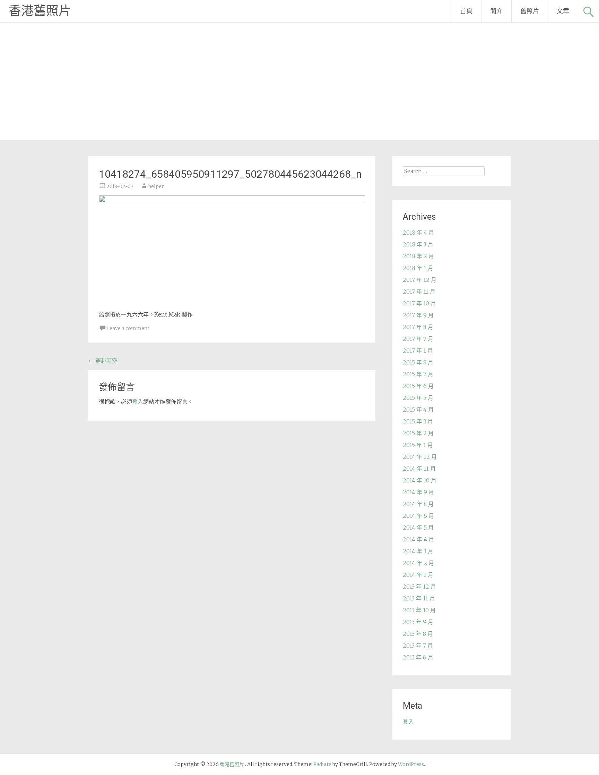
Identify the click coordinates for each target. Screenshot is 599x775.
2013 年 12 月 (419, 586)
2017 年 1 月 (418, 350)
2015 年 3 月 (418, 421)
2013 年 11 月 (419, 598)
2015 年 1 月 (418, 444)
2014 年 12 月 (420, 456)
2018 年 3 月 (418, 244)
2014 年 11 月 (419, 468)
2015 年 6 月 (418, 385)
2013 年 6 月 (418, 657)
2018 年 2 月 (418, 256)
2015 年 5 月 (418, 397)
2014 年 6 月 (418, 515)
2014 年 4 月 (418, 539)
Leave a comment (127, 328)
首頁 (466, 11)
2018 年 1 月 (418, 267)
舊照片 (529, 11)
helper (156, 186)
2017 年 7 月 (418, 338)
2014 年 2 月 (418, 562)
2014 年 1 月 (418, 574)
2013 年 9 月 (418, 621)
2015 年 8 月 (418, 362)
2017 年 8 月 (418, 326)
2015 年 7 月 (418, 374)
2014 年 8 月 (418, 503)
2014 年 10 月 (419, 480)
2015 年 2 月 (418, 433)
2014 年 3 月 (418, 551)
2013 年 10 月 (419, 610)
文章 (563, 11)
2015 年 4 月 (418, 409)
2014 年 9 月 (418, 492)
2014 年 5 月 (418, 527)
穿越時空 (103, 360)
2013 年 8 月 (418, 633)
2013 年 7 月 (418, 645)
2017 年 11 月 (419, 291)
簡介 (496, 11)
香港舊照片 (40, 11)
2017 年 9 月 (418, 315)
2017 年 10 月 (419, 303)
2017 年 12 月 (419, 279)
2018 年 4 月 (418, 232)
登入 (137, 401)
